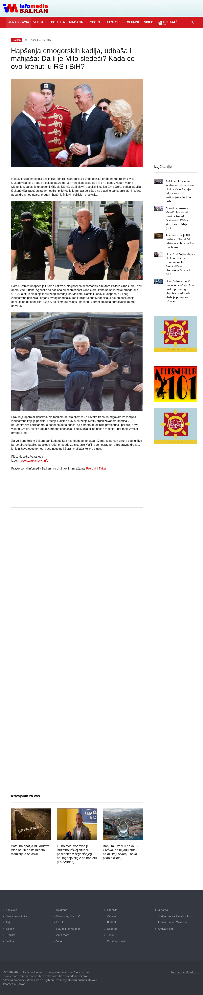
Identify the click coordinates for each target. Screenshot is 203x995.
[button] (40, 22)
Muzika (60, 922)
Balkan (10, 928)
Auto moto (62, 934)
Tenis (110, 934)
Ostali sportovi (116, 941)
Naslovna (11, 909)
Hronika (10, 934)
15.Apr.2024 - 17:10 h (39, 40)
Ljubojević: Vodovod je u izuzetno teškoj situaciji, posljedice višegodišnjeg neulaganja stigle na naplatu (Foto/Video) (77, 854)
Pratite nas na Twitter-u (172, 922)
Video (59, 941)
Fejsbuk (91, 468)
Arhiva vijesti (165, 928)
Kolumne (61, 909)
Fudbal (111, 922)
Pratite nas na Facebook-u (174, 916)
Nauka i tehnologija (68, 928)
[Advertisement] (77, 542)
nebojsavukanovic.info (33, 460)
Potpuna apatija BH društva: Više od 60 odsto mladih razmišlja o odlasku (30, 850)
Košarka (112, 928)
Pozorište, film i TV (68, 916)
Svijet (9, 922)
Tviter (102, 468)
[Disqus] (77, 628)
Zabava (112, 916)
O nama (163, 909)
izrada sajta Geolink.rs (185, 972)
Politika (10, 941)
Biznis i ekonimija (16, 916)
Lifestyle (112, 909)
